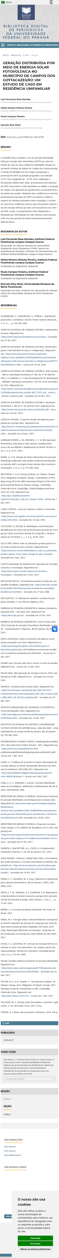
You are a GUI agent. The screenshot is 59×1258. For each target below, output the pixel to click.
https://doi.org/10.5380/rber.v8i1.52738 (25, 137)
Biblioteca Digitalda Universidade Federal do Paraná (26, 31)
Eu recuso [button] (35, 1243)
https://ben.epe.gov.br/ (13, 615)
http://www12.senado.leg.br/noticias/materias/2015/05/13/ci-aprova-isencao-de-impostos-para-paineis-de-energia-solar (29, 430)
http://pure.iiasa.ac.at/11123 (15, 995)
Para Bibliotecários (12, 1155)
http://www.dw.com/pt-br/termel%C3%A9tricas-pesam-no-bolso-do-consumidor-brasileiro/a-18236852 (29, 588)
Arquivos (16, 55)
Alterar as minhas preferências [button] (35, 1249)
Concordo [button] (35, 1238)
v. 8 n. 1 (26, 55)
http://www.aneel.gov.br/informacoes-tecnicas (24, 336)
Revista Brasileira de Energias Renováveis (32, 45)
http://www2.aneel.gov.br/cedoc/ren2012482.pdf (25, 409)
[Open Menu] (3, 45)
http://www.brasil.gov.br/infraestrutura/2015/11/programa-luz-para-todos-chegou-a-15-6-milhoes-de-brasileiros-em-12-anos (29, 838)
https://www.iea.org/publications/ (18, 748)
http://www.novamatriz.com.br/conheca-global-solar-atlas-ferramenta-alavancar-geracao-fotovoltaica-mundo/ (29, 869)
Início (6, 55)
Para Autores (10, 1151)
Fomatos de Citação (15, 1079)
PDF (7, 1023)
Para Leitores (10, 1146)
